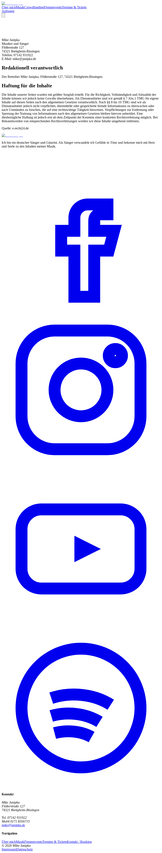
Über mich (9, 7)
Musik (20, 7)
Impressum (9, 849)
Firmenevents (53, 7)
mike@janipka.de (13, 825)
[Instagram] (81, 468)
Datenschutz (24, 849)
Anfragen (8, 11)
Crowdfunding (34, 7)
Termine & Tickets (74, 7)
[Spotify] (81, 786)
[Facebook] (81, 309)
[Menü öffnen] (3, 15)
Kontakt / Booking (79, 842)
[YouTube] (81, 627)
